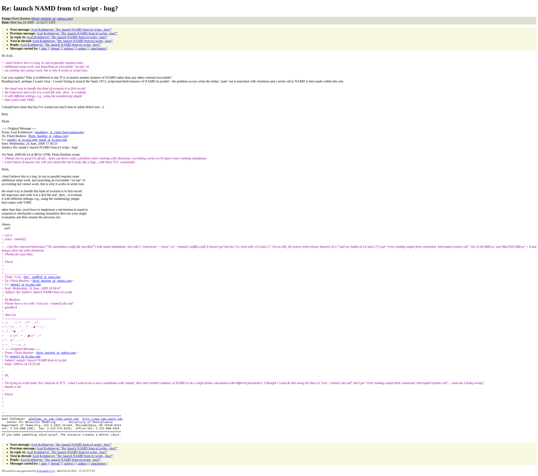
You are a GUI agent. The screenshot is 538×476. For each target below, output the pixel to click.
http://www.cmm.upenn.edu (102, 418)
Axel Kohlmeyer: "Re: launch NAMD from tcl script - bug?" (71, 29)
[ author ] (82, 48)
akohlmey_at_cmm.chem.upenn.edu (59, 132)
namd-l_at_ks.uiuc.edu (22, 140)
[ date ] (44, 48)
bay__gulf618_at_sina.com (42, 277)
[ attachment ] (98, 48)
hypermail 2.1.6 (46, 470)
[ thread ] (55, 48)
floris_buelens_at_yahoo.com (48, 136)
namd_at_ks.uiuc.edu (53, 140)
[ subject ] (68, 48)
